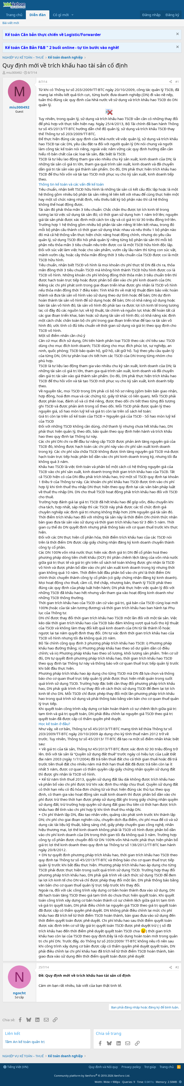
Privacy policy (131, 1067)
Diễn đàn (37, 14)
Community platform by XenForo (92, 1075)
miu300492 (14, 72)
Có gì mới (61, 14)
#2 (177, 967)
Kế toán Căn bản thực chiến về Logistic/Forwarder (53, 34)
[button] (72, 14)
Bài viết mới (10, 23)
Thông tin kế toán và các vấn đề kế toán (71, 184)
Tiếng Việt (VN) (17, 1067)
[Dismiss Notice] (177, 34)
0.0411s (149, 1082)
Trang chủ (14, 14)
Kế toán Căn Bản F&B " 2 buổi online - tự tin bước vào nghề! (62, 47)
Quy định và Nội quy (103, 1067)
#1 (177, 82)
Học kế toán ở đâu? (54, 723)
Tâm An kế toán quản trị (25, 1041)
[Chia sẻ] (170, 82)
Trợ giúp (150, 1067)
